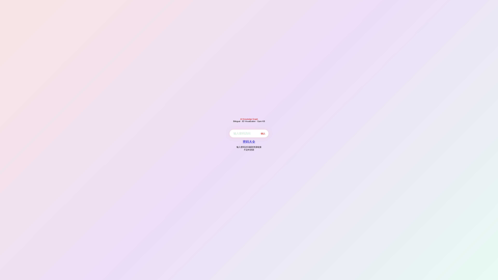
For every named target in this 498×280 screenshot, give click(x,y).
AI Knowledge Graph (249, 119)
